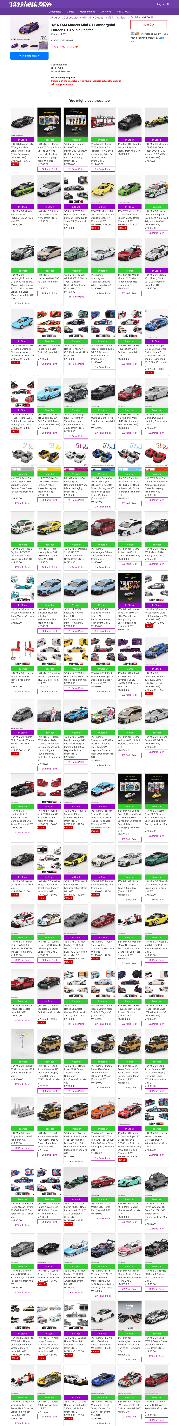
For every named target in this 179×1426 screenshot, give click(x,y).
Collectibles (55, 11)
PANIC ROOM (123, 11)
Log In (160, 4)
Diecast (99, 17)
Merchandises (87, 11)
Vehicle (121, 17)
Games (70, 11)
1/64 (110, 17)
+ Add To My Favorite (64, 47)
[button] (168, 4)
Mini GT (86, 17)
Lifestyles (106, 11)
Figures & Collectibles (65, 17)
